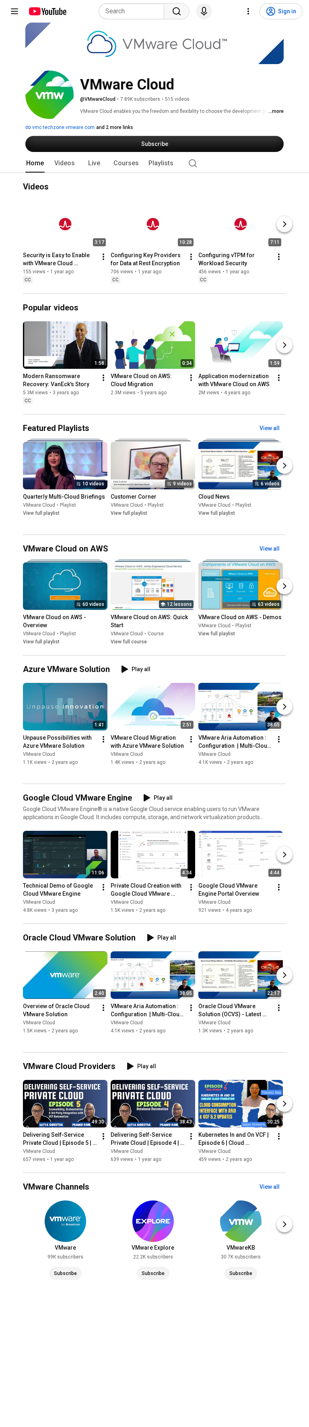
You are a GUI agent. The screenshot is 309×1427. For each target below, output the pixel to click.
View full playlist (41, 513)
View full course (129, 642)
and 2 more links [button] (114, 127)
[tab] (35, 163)
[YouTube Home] (47, 11)
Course (156, 634)
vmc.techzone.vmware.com (63, 127)
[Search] (177, 11)
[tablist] (154, 163)
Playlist (68, 505)
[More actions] (103, 257)
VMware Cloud (39, 505)
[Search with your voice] (204, 11)
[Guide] (14, 11)
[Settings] (248, 11)
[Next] (284, 224)
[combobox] (133, 11)
